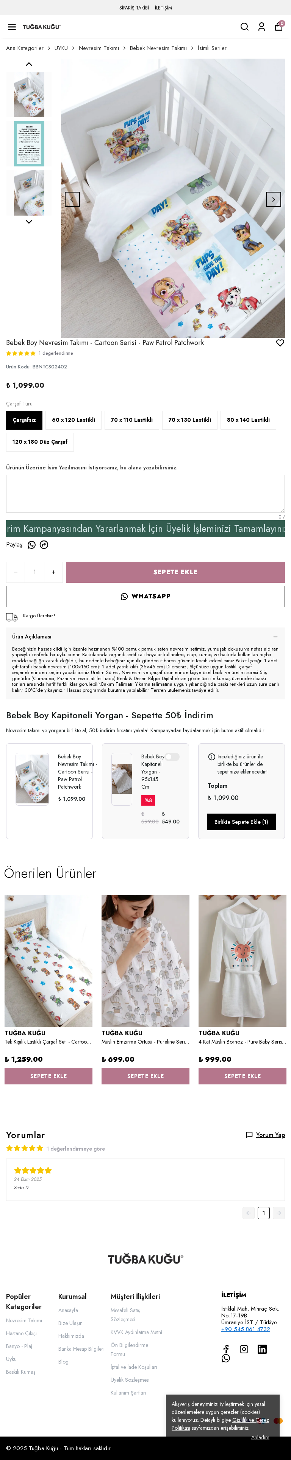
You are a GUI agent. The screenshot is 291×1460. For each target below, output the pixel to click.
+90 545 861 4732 (245, 1329)
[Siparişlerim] (261, 26)
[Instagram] (244, 1349)
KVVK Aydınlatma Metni (136, 1332)
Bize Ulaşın (70, 1323)
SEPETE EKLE (175, 572)
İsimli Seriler (212, 48)
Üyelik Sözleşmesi (130, 1380)
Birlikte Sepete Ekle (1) (241, 822)
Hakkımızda (71, 1336)
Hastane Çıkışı (21, 1333)
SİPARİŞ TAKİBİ (134, 8)
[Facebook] (225, 1349)
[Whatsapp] (225, 1358)
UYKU (61, 48)
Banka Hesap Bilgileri (81, 1349)
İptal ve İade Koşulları (134, 1367)
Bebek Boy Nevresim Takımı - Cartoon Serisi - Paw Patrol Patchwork (77, 772)
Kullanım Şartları (128, 1392)
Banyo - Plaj (19, 1346)
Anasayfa (68, 1310)
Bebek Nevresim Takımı (158, 48)
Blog (63, 1361)
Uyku (11, 1359)
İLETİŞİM (163, 8)
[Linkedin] (262, 1349)
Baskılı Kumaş (21, 1372)
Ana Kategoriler (25, 48)
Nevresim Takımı (99, 48)
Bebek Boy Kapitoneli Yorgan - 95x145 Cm (152, 772)
